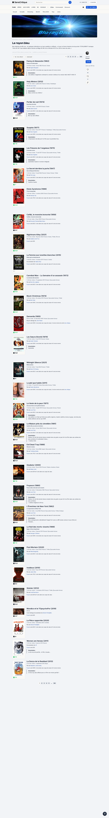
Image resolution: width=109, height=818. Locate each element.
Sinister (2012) (33, 588)
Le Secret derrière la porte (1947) (41, 168)
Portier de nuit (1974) (35, 102)
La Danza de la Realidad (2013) (40, 661)
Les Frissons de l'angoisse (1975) (41, 148)
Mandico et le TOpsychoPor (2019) (41, 609)
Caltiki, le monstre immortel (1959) (41, 215)
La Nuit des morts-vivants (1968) (41, 527)
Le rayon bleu (30, 39)
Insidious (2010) (33, 568)
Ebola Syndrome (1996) (37, 189)
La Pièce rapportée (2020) (38, 620)
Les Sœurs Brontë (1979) (37, 337)
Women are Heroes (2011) (37, 641)
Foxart (20, 39)
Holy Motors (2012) (35, 81)
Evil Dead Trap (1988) (36, 444)
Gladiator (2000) (34, 465)
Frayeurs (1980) (33, 485)
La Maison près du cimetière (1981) (41, 424)
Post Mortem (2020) (35, 547)
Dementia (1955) (34, 316)
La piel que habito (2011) (37, 383)
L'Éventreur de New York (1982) (40, 506)
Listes (24, 39)
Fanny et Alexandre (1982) (38, 61)
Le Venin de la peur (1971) (37, 403)
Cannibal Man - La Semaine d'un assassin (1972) (47, 275)
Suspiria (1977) (33, 128)
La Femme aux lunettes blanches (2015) (44, 255)
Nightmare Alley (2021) (36, 235)
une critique (67, 323)
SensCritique (15, 39)
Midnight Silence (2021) (37, 362)
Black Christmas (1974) (36, 296)
